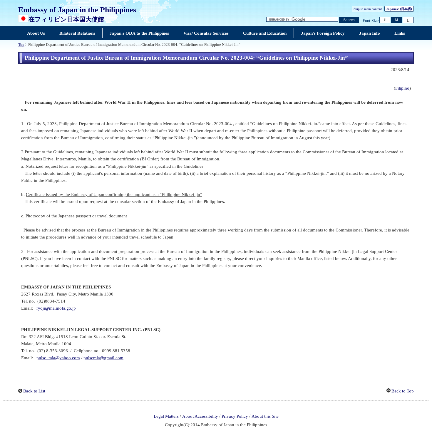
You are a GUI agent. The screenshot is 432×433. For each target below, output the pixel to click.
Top (21, 45)
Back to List (34, 391)
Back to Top (402, 391)
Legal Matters (166, 416)
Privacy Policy (235, 416)
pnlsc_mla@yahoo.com (58, 357)
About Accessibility (200, 416)
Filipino (402, 88)
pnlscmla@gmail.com (103, 357)
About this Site (265, 416)
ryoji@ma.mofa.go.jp (56, 308)
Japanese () (399, 9)
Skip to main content (368, 9)
